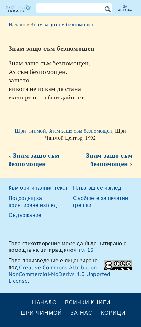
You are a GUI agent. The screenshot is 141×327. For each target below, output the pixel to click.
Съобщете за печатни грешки (100, 201)
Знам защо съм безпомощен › (109, 159)
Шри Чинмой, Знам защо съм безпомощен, (65, 130)
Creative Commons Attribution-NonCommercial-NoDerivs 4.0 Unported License (60, 274)
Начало (17, 24)
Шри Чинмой (41, 312)
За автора (125, 8)
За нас (81, 312)
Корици (113, 312)
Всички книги (88, 302)
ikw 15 (85, 250)
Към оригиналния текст (38, 188)
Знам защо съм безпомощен (63, 24)
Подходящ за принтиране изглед (33, 201)
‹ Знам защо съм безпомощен (34, 159)
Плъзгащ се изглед (97, 188)
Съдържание (25, 215)
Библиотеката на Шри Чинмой (19, 14)
